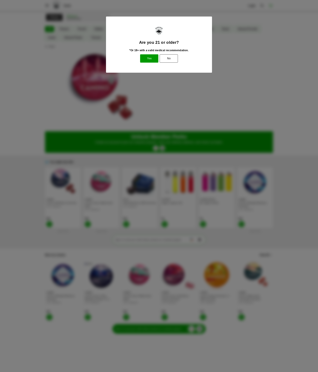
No (169, 58)
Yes (149, 58)
